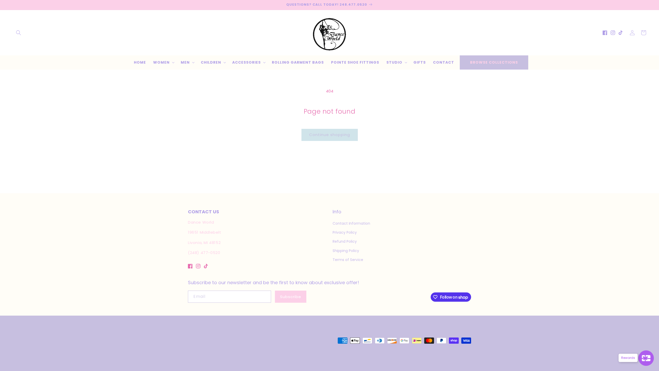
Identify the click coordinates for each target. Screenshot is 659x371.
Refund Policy (345, 241)
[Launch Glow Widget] (646, 358)
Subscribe (290, 296)
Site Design (236, 361)
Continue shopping (329, 134)
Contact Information (351, 223)
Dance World (212, 361)
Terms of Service (348, 259)
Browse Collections (494, 62)
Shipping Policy (346, 250)
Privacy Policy (345, 232)
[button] (18, 32)
